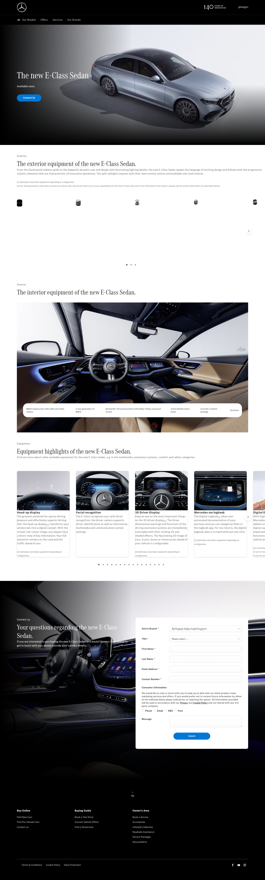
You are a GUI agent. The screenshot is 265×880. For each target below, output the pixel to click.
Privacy (184, 702)
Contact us (23, 827)
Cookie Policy (200, 702)
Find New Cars (24, 817)
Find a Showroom (84, 827)
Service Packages (141, 836)
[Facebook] (233, 865)
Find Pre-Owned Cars (28, 822)
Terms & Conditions (31, 865)
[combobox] (205, 628)
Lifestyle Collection (142, 827)
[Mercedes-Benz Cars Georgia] (22, 7)
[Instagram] (245, 865)
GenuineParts (139, 842)
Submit (191, 736)
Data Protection (72, 865)
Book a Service (140, 817)
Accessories (138, 822)
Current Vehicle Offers (87, 822)
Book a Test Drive (84, 817)
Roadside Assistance (143, 832)
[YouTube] (239, 865)
